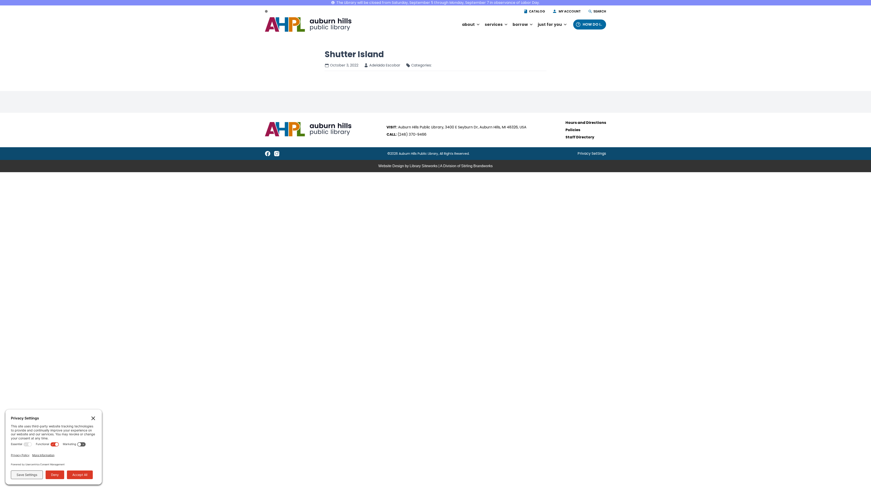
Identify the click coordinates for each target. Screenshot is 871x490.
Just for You (550, 24)
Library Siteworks (424, 166)
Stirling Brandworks (477, 166)
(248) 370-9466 (412, 134)
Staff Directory (579, 137)
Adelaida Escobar (384, 65)
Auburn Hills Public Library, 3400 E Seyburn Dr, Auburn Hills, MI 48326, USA (462, 127)
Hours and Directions (585, 122)
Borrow (520, 24)
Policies (572, 129)
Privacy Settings (591, 153)
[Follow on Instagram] (276, 153)
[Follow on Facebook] (267, 153)
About (468, 24)
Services (494, 24)
